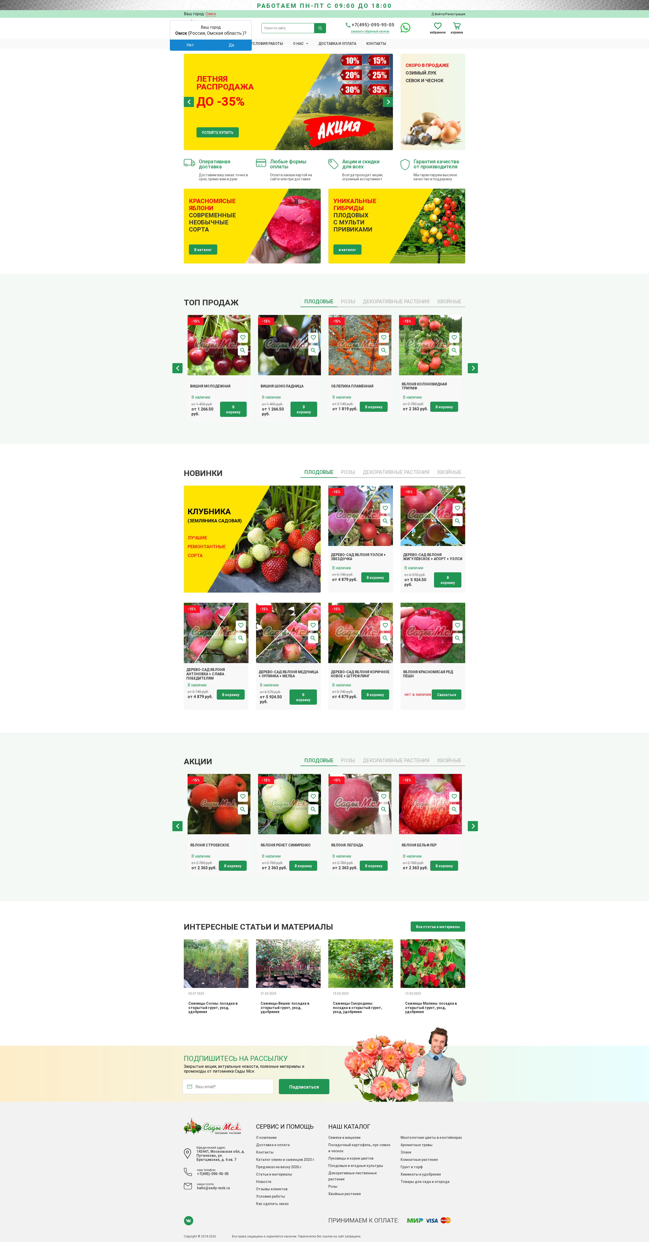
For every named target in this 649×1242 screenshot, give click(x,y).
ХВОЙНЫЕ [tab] (449, 301)
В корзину (233, 409)
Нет (190, 45)
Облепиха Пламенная (352, 386)
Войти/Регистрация (449, 14)
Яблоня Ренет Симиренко (286, 845)
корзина (457, 32)
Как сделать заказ (272, 1204)
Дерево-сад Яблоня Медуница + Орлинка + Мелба (288, 674)
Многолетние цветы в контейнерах (431, 1137)
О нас (298, 44)
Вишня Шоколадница (282, 386)
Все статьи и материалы (438, 927)
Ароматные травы (416, 1145)
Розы (332, 1186)
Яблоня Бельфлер (419, 845)
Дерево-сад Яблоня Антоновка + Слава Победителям (205, 674)
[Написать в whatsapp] (402, 30)
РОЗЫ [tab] (348, 301)
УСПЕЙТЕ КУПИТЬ (217, 133)
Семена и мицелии (344, 1137)
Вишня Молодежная (210, 386)
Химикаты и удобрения (421, 1174)
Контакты (376, 44)
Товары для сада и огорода (425, 1182)
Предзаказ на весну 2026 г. (279, 1167)
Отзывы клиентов (271, 1189)
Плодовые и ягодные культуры (355, 1166)
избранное (438, 32)
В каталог (203, 250)
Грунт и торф (412, 1167)
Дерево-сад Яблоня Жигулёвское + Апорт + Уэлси (432, 557)
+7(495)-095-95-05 (372, 24)
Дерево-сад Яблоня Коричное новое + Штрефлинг (360, 674)
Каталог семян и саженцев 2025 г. (285, 1160)
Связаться (446, 695)
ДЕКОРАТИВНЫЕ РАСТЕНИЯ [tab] (396, 301)
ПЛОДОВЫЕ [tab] (318, 301)
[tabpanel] (288, 102)
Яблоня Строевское (209, 845)
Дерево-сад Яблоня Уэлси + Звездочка (358, 557)
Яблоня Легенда (347, 845)
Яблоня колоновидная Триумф (424, 386)
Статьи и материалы (274, 1174)
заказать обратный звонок (370, 31)
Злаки (406, 1152)
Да (231, 45)
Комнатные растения (419, 1160)
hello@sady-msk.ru (213, 1188)
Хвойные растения (344, 1194)
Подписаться (304, 1087)
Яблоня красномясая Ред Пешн (428, 674)
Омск (211, 13)
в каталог (347, 250)
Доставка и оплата (337, 44)
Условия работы (266, 44)
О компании (266, 1137)
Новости (263, 1182)
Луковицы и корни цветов (350, 1158)
